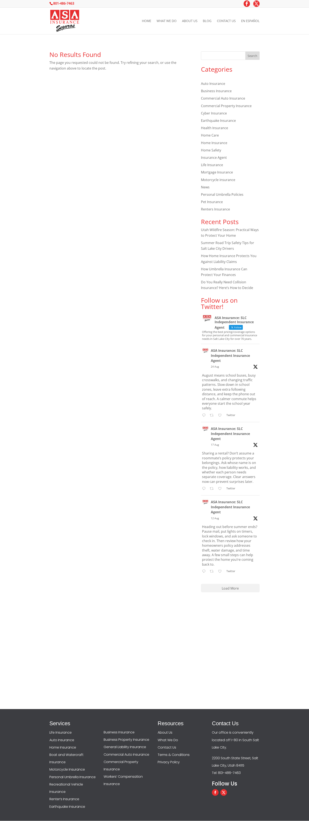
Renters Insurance (215, 209)
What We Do (167, 21)
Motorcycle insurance (218, 179)
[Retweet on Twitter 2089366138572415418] (213, 489)
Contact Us (226, 21)
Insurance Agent (214, 157)
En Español (250, 21)
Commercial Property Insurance (226, 106)
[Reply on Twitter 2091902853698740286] (205, 415)
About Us (189, 21)
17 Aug (215, 445)
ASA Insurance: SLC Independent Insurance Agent (230, 355)
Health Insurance (214, 128)
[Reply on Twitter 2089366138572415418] (205, 489)
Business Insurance (216, 91)
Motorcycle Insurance (67, 769)
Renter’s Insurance (64, 799)
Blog (207, 21)
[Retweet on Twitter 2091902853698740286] (213, 415)
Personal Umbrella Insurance (72, 777)
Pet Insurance (212, 202)
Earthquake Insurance (218, 120)
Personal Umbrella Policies (222, 194)
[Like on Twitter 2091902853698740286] (221, 415)
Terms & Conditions (174, 754)
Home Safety (211, 150)
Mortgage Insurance (217, 172)
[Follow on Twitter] (223, 792)
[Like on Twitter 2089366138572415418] (221, 489)
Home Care (210, 135)
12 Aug (215, 518)
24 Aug (215, 366)
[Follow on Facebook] (215, 792)
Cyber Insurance (214, 113)
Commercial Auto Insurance (223, 98)
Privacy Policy (169, 762)
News (205, 187)
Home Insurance (214, 143)
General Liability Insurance (125, 747)
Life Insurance (212, 165)
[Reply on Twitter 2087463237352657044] (205, 571)
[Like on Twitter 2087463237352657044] (221, 571)
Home (146, 21)
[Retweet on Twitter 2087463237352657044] (213, 571)
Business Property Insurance (126, 739)
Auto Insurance (213, 83)
